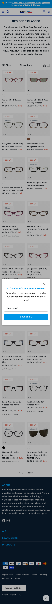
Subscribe (26, 317)
